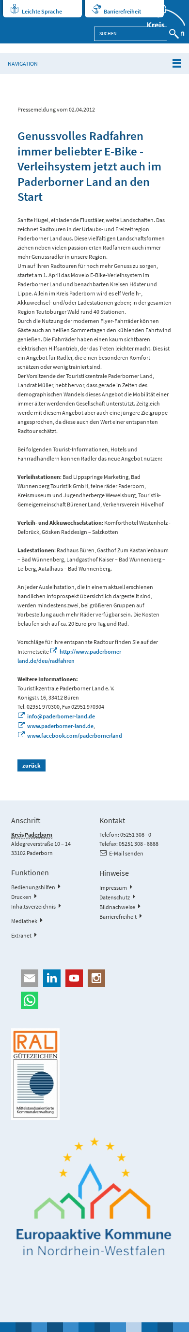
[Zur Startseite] (160, 21)
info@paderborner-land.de (61, 716)
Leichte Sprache (42, 11)
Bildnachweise (117, 907)
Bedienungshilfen (33, 887)
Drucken (21, 896)
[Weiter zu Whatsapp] (94, 1000)
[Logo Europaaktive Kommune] (94, 1196)
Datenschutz (114, 897)
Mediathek (24, 921)
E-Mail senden (126, 853)
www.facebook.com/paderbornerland (74, 735)
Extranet (21, 935)
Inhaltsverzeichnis (33, 906)
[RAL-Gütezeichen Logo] (94, 1074)
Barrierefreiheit (122, 11)
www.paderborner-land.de (60, 725)
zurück (31, 765)
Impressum (113, 887)
